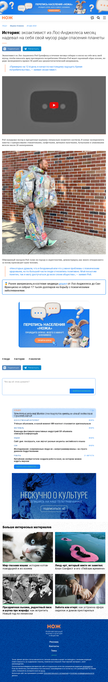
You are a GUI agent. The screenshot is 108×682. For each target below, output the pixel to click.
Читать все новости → (27, 467)
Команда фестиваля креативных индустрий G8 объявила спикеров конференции (43, 432)
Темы (54, 650)
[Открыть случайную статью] (92, 17)
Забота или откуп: (79, 609)
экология (35, 358)
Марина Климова (17, 26)
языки (17, 438)
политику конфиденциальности (82, 673)
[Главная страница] (7, 17)
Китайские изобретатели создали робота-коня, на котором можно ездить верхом (48, 460)
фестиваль (19, 428)
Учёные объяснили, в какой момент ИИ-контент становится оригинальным (52, 423)
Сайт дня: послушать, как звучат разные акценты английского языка (49, 441)
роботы (17, 456)
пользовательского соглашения (56, 673)
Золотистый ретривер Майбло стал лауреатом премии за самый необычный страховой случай (53, 415)
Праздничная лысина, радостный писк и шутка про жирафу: (27, 610)
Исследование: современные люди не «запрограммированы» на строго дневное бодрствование (50, 450)
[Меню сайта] (104, 17)
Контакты (54, 646)
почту (43, 671)
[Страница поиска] (98, 17)
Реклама (54, 642)
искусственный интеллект (26, 420)
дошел (63, 283)
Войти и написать (82, 391)
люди (4, 26)
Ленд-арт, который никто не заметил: (80, 567)
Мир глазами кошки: (25, 567)
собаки (17, 410)
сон (16, 446)
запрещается (88, 666)
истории (20, 358)
